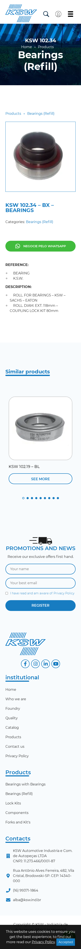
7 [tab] (49, 498)
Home (26, 47)
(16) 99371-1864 (25, 890)
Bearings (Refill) (40, 60)
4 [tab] (36, 498)
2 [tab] (28, 498)
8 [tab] (53, 498)
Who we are (15, 699)
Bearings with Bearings (25, 784)
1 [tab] (23, 498)
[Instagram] (35, 663)
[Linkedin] (45, 663)
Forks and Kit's (17, 822)
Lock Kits (13, 803)
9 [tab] (58, 498)
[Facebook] (25, 663)
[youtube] (55, 663)
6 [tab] (45, 498)
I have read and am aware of (42, 593)
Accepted (66, 942)
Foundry (12, 709)
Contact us (14, 746)
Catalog (12, 728)
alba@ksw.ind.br (27, 900)
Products (46, 47)
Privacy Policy (64, 593)
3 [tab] (32, 498)
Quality (11, 718)
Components (17, 813)
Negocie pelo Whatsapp (44, 246)
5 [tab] (41, 498)
